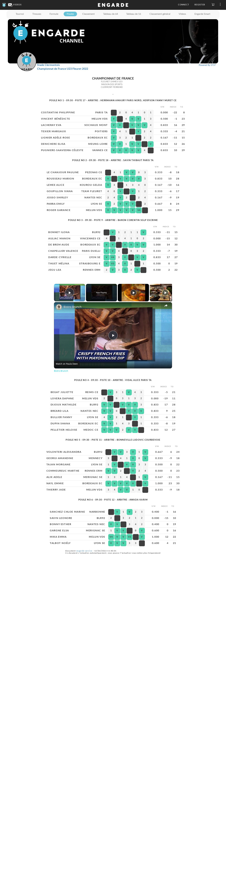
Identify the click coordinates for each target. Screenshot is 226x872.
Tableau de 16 (133, 14)
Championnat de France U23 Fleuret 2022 (62, 69)
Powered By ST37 (207, 65)
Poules (70, 14)
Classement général (159, 14)
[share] (166, 305)
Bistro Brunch (72, 307)
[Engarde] (4, 5)
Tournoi (20, 14)
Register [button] (199, 5)
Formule (54, 14)
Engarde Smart (202, 14)
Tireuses (36, 14)
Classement (88, 14)
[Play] (133, 293)
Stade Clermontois (48, 65)
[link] (59, 307)
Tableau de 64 (110, 14)
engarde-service (84, 551)
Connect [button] (183, 5)
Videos (182, 14)
